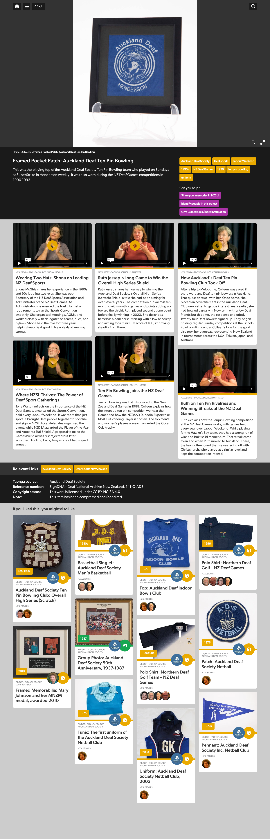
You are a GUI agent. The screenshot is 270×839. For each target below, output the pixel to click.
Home (16, 152)
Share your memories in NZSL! (200, 195)
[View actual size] (253, 142)
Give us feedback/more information (203, 211)
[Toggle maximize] (262, 142)
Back (39, 6)
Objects (26, 152)
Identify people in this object (199, 203)
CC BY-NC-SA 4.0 (106, 492)
